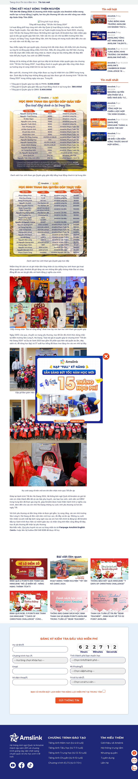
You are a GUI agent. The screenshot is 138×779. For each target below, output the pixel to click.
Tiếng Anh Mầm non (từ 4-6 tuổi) (66, 743)
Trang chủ (14, 2)
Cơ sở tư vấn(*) (77, 677)
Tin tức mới (44, 2)
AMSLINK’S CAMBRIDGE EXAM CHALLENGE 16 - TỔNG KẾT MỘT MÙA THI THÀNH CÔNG (116, 68)
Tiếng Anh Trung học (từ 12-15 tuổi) (67, 753)
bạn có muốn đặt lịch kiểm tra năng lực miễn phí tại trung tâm (67, 692)
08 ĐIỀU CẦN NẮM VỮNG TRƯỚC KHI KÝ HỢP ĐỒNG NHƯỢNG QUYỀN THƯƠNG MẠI (118, 142)
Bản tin (32, 2)
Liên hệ (105, 763)
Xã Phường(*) (76, 666)
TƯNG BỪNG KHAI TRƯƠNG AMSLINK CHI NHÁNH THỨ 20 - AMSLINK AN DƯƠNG (118, 24)
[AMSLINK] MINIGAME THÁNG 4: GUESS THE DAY (118, 125)
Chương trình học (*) (22, 656)
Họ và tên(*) (18, 645)
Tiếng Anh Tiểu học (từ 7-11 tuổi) (65, 748)
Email (15, 666)
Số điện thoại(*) (19, 677)
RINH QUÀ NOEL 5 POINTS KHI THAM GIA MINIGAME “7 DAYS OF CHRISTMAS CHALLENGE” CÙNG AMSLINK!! (28, 616)
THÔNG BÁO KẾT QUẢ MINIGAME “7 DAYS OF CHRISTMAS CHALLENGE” (108, 582)
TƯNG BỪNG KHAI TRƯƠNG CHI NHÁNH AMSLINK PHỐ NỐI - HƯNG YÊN (118, 54)
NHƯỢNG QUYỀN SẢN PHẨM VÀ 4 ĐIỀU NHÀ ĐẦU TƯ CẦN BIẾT (117, 95)
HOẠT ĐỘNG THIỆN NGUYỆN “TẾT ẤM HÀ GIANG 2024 (68, 582)
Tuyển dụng (107, 758)
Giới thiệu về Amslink (112, 743)
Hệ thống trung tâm (112, 748)
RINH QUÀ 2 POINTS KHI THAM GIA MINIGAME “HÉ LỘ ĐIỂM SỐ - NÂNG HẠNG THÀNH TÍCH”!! (27, 584)
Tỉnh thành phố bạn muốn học (85, 655)
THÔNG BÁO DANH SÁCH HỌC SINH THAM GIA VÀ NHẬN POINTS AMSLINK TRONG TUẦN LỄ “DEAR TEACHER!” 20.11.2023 (68, 616)
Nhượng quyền (109, 753)
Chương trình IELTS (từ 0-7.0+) (64, 763)
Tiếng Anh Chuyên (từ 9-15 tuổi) (65, 758)
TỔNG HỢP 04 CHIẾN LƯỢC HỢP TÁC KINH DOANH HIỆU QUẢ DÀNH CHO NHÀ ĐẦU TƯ (116, 111)
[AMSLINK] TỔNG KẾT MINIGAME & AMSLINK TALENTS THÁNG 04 (117, 41)
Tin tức (24, 2)
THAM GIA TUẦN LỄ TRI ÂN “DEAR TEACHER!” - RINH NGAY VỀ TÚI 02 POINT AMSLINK (107, 616)
